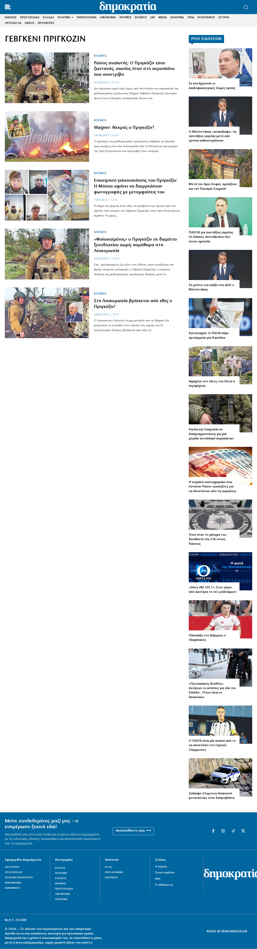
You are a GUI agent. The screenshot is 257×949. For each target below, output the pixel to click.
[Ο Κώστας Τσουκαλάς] (220, 216)
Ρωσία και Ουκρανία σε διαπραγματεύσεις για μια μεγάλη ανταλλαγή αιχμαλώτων (211, 434)
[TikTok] (233, 831)
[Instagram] (223, 831)
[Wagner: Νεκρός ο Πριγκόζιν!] (47, 136)
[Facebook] (213, 831)
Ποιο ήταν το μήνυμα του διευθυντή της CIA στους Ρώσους (207, 539)
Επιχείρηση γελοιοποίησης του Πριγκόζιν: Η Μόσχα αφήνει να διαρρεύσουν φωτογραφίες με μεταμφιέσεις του (135, 186)
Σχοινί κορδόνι (165, 872)
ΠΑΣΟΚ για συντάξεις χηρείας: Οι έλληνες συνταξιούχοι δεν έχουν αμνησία (211, 237)
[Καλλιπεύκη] (220, 365)
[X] (243, 831)
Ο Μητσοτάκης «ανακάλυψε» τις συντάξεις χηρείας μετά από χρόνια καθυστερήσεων (213, 136)
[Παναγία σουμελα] (220, 168)
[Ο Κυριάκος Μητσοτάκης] (220, 115)
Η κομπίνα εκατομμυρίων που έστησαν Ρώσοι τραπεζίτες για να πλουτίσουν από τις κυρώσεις (212, 487)
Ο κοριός (161, 866)
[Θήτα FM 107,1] (220, 571)
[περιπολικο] (220, 777)
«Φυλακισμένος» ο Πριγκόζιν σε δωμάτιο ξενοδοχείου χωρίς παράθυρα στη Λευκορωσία (135, 245)
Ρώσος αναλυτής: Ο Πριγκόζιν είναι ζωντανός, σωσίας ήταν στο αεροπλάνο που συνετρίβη (134, 69)
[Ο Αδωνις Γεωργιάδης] (220, 67)
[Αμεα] (220, 667)
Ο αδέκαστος (164, 884)
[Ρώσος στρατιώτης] (220, 413)
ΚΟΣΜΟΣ (100, 56)
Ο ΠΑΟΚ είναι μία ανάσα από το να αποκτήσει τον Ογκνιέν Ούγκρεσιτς (212, 745)
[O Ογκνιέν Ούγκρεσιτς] (220, 725)
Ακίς (157, 878)
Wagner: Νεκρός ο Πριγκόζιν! (124, 127)
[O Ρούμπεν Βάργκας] (220, 619)
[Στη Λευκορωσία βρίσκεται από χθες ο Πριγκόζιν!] (47, 312)
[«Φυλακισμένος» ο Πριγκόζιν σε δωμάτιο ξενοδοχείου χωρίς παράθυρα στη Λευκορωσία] (47, 254)
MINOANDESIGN (234, 931)
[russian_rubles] (220, 466)
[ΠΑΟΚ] (220, 317)
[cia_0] (220, 519)
